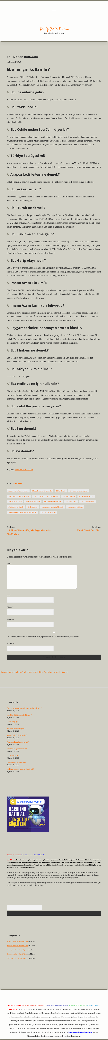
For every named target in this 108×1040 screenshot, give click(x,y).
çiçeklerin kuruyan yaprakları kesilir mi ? (20, 769)
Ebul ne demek (32, 507)
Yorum (9, 563)
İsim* (9, 595)
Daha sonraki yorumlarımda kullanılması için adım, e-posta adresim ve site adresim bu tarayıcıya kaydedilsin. (43, 637)
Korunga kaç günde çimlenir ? (17, 749)
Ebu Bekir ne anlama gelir (78, 491)
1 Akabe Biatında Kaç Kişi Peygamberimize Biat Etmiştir (28, 532)
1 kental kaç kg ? (12, 722)
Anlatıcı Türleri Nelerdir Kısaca (17, 941)
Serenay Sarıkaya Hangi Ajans (17, 950)
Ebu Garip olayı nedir (86, 496)
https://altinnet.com (8, 672)
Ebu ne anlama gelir (15, 502)
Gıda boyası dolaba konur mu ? (17, 762)
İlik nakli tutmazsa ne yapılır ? (17, 728)
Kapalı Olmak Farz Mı (88, 530)
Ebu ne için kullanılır (33, 502)
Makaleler (17, 483)
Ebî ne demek (60, 491)
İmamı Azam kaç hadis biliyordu (52, 507)
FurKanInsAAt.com (24, 469)
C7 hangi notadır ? (13, 756)
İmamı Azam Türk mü (75, 507)
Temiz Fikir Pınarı (54, 29)
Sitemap (64, 672)
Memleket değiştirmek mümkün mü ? (19, 715)
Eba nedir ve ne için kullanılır (42, 491)
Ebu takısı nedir (71, 502)
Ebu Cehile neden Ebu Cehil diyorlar (46, 496)
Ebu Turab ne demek (87, 502)
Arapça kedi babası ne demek (18, 491)
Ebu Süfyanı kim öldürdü (52, 502)
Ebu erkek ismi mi (69, 496)
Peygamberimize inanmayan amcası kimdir (22, 512)
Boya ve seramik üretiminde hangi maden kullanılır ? (24, 708)
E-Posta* (10, 607)
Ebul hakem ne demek (15, 507)
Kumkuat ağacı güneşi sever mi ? (18, 742)
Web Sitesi (10, 620)
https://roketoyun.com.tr (49, 672)
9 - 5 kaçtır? (11, 643)
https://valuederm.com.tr (28, 672)
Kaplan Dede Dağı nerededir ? (17, 735)
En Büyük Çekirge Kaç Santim (17, 958)
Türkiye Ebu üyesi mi (48, 512)
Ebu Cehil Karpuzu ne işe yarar (18, 496)
